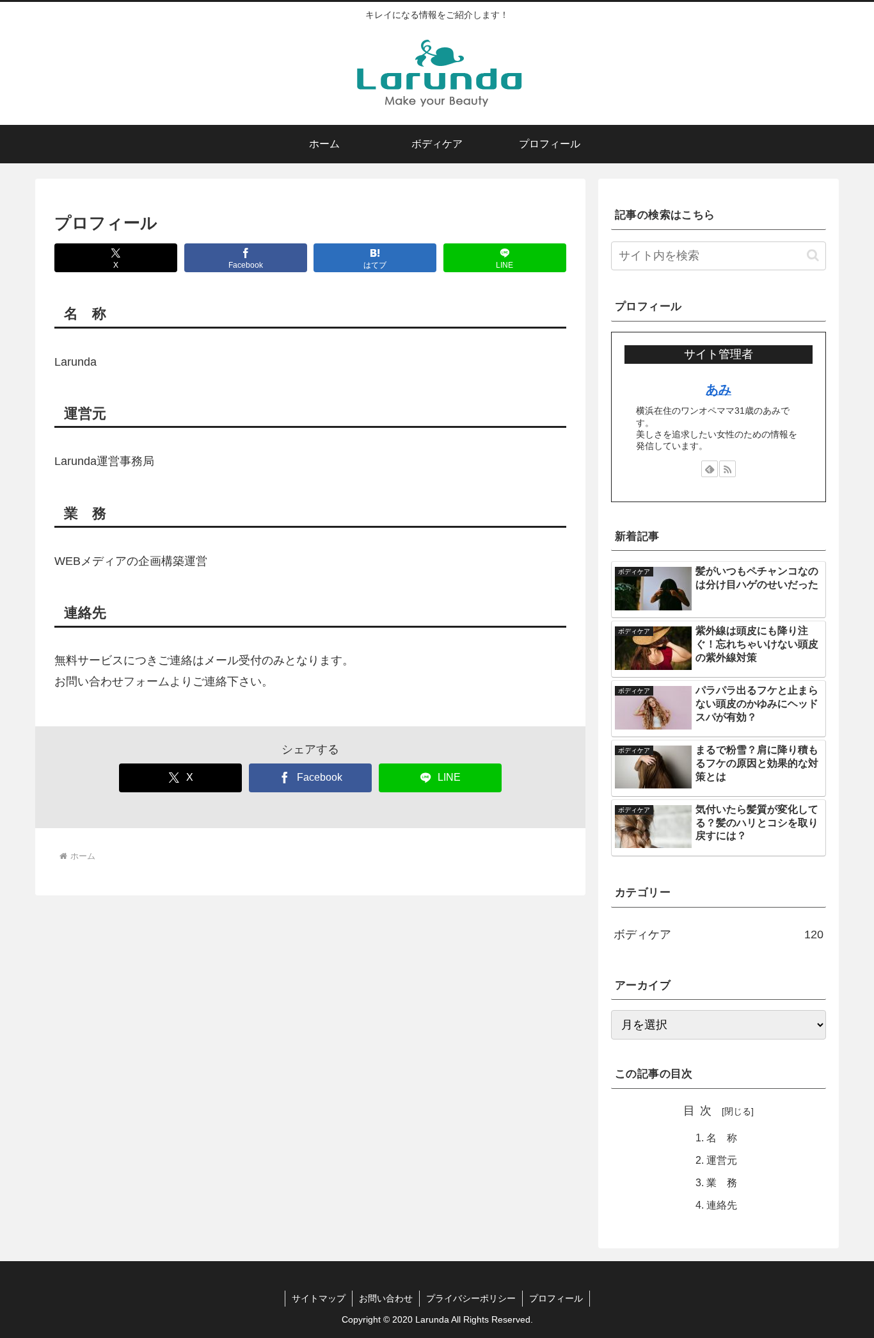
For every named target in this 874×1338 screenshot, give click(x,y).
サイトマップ (319, 1298)
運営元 (721, 1160)
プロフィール (556, 1298)
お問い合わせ (386, 1298)
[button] (813, 255)
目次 (700, 1110)
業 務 (721, 1182)
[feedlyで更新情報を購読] (709, 469)
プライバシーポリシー (471, 1298)
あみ (718, 389)
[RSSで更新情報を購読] (727, 469)
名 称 (721, 1137)
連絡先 (721, 1205)
